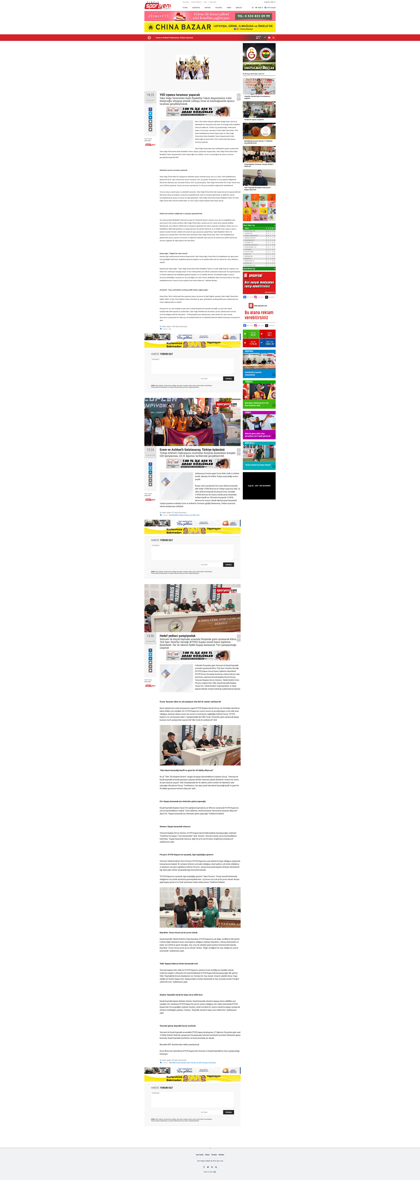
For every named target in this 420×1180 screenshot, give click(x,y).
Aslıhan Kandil (183, 515)
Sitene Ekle (213, 2)
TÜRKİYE (249, 382)
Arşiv (205, 2)
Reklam (221, 1155)
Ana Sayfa (186, 2)
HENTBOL (249, 351)
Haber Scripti (208, 1172)
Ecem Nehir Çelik (194, 515)
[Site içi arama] (273, 37)
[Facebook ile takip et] (204, 1167)
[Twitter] (150, 113)
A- (239, 99)
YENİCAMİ (172, 1063)
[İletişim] (269, 37)
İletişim (214, 1155)
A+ (239, 95)
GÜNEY (248, 412)
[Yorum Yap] (150, 129)
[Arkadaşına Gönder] (150, 121)
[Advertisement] (133, 76)
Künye (207, 1155)
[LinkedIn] (150, 117)
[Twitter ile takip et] (208, 1167)
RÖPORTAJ (250, 443)
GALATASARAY (173, 515)
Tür (170, 329)
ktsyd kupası (212, 1063)
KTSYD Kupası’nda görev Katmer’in (169, 38)
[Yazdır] (150, 125)
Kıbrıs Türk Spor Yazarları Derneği (197, 1063)
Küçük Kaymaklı (181, 1063)
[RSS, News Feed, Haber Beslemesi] (212, 1167)
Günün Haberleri (196, 2)
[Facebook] (150, 109)
